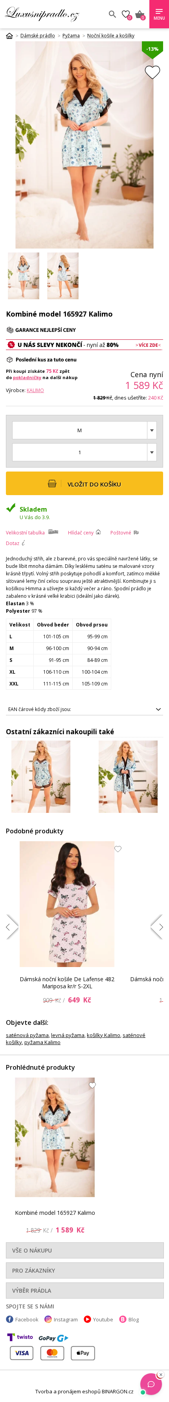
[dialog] (84, 701)
